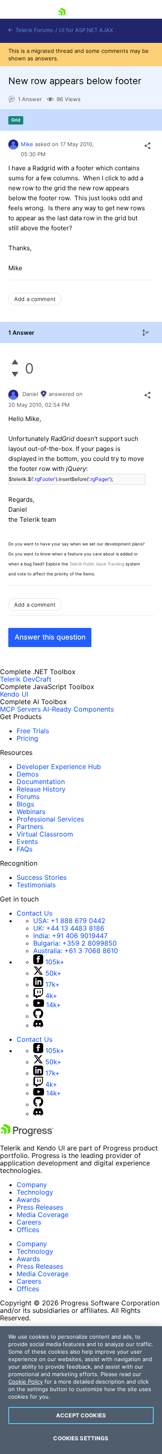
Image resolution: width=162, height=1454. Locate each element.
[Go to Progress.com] (27, 1134)
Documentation (41, 781)
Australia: (75, 950)
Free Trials (33, 731)
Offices (28, 1229)
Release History (41, 789)
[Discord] (38, 1025)
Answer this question (50, 637)
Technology (35, 1192)
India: (70, 935)
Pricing (27, 738)
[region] (81, 1390)
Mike (27, 144)
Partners (30, 826)
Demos (28, 774)
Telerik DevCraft (26, 679)
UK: (68, 928)
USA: (69, 920)
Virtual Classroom (45, 834)
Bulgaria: (75, 943)
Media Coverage (43, 1214)
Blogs (25, 804)
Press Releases (40, 1207)
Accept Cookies (81, 1415)
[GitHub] (38, 1016)
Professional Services (50, 819)
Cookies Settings (80, 1438)
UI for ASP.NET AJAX (86, 30)
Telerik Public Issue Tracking (96, 563)
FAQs (24, 849)
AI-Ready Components (78, 709)
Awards (28, 1199)
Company (32, 1184)
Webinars (31, 811)
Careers (29, 1222)
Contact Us (34, 913)
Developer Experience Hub (59, 766)
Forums (28, 796)
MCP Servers (20, 709)
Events (27, 841)
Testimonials (36, 885)
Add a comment (35, 299)
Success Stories (41, 877)
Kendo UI (14, 694)
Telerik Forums (33, 30)
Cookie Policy (25, 1381)
